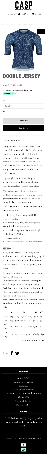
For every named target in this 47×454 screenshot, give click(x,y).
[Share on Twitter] (17, 353)
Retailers (23, 385)
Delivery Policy (23, 404)
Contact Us (23, 397)
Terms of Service (23, 400)
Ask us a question (12, 140)
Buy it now (23, 128)
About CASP (23, 378)
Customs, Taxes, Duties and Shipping (23, 393)
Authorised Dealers (23, 381)
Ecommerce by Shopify (35, 438)
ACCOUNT (12, 14)
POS (26, 438)
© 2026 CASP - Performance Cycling (15, 438)
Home (4, 24)
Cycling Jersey (15, 24)
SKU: (4, 111)
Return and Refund (23, 389)
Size (4, 101)
